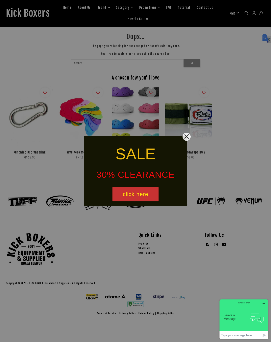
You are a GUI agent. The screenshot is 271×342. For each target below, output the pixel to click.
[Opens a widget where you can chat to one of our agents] (244, 319)
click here (135, 194)
